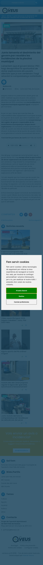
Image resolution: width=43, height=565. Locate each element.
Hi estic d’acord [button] (21, 290)
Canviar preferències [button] (21, 302)
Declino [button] (21, 296)
